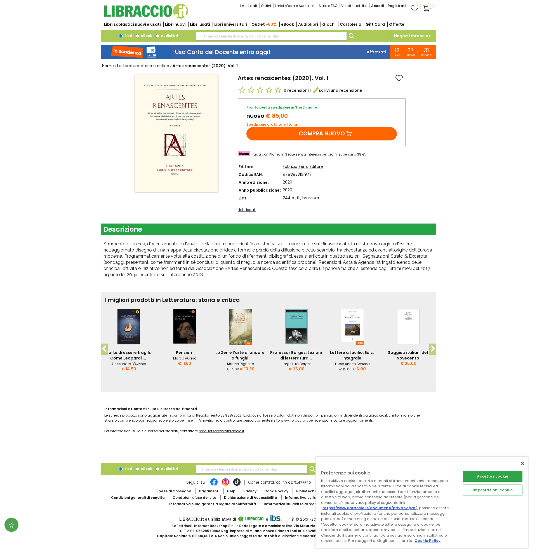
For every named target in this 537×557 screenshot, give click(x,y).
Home (108, 66)
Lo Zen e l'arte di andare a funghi (240, 355)
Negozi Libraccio (411, 36)
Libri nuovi (175, 24)
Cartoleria (350, 24)
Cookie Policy (427, 540)
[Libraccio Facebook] (214, 485)
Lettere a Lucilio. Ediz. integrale (352, 355)
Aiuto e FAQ (328, 5)
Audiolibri (308, 24)
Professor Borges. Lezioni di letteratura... (296, 355)
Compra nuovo (322, 133)
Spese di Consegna (173, 491)
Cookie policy (276, 491)
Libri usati (200, 24)
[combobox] (271, 36)
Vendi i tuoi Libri (354, 5)
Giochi (329, 24)
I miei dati (248, 5)
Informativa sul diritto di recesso (293, 504)
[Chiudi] (522, 463)
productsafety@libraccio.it (221, 431)
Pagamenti (209, 491)
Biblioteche (306, 491)
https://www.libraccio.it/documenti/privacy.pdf (369, 508)
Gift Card (375, 24)
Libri (128, 35)
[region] (421, 502)
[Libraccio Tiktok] (237, 485)
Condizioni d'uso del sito (194, 497)
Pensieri (184, 352)
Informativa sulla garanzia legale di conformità (212, 504)
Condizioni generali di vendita (138, 497)
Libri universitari (230, 24)
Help (231, 491)
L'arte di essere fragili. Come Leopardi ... (128, 355)
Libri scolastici (132, 24)
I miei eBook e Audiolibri (295, 5)
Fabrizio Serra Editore (303, 166)
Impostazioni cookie (493, 490)
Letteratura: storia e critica (143, 66)
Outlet (264, 24)
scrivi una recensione (340, 90)
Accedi (377, 5)
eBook (287, 24)
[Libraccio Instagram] (225, 485)
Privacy (249, 491)
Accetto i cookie (492, 476)
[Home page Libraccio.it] (146, 17)
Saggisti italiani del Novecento (408, 355)
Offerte (396, 24)
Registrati (397, 5)
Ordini (266, 5)
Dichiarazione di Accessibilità (250, 497)
